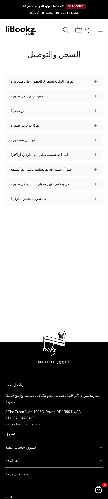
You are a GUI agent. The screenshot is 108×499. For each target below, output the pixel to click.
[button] (65, 30)
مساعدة (12, 461)
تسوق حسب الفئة (20, 447)
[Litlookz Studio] (21, 30)
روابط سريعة (16, 474)
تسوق (10, 434)
